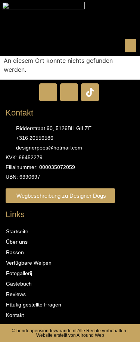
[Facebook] (48, 92)
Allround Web (90, 335)
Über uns (17, 242)
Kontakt (15, 315)
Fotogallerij (19, 273)
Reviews (16, 294)
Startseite (17, 231)
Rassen (15, 252)
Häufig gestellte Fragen (33, 305)
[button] (130, 45)
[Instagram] (69, 92)
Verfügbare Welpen (29, 263)
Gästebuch (19, 284)
